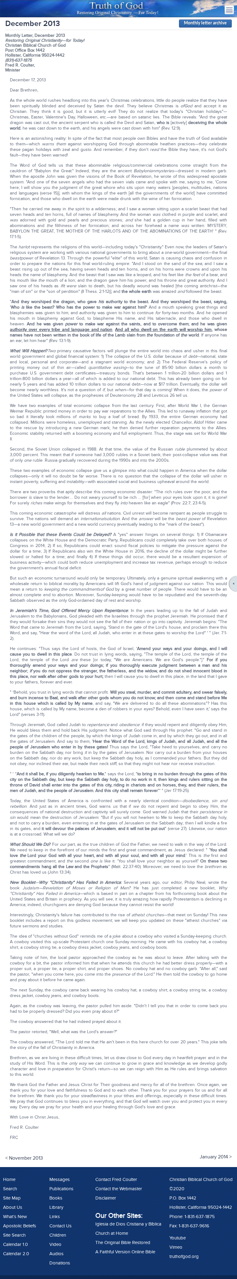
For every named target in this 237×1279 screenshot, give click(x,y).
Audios (56, 1253)
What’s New (15, 1216)
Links (54, 1216)
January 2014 (214, 1157)
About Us (12, 1207)
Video (55, 1244)
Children (57, 1235)
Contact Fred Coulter (116, 1179)
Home (9, 1179)
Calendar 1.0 (15, 1244)
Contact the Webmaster (118, 1188)
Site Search (14, 1235)
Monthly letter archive (205, 23)
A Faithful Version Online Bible (125, 1252)
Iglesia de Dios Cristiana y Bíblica (128, 1224)
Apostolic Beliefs (19, 1226)
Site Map (12, 1198)
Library (56, 1207)
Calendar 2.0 (16, 1253)
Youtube (177, 1238)
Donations (59, 1263)
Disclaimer (105, 1198)
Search (10, 1188)
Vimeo (175, 1247)
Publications (61, 1188)
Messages (59, 1179)
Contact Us (60, 1226)
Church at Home (111, 1233)
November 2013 (26, 1158)
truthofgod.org (184, 1256)
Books (55, 1198)
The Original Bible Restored (122, 1242)
